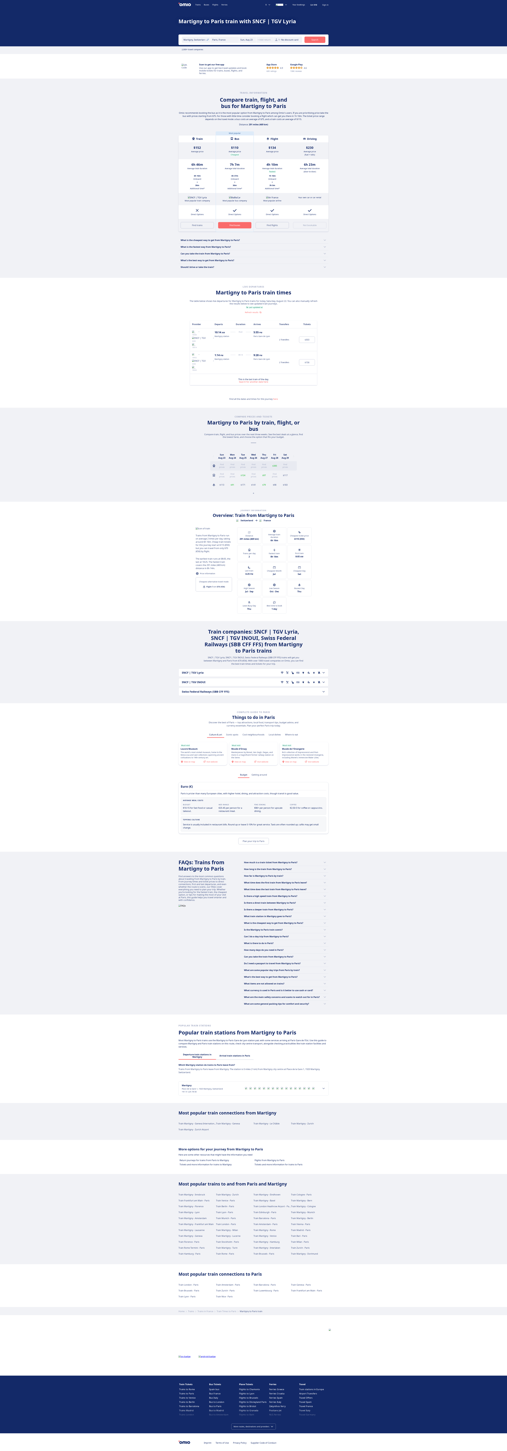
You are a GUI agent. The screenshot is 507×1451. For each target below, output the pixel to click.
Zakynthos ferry (277, 1406)
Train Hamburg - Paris (189, 1253)
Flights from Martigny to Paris (270, 1160)
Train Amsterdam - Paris (265, 1224)
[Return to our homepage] (187, 5)
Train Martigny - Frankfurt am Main (196, 1224)
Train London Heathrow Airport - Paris (272, 1206)
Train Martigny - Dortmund (304, 1253)
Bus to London (216, 1402)
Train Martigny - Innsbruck (192, 1194)
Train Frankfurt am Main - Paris (194, 1200)
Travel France (306, 1406)
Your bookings (298, 5)
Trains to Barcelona (189, 1406)
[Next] (294, 456)
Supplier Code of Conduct (263, 1442)
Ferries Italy (275, 1402)
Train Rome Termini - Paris (192, 1247)
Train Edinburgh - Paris (264, 1212)
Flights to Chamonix (249, 1389)
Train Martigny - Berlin (302, 1218)
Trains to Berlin (187, 1402)
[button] (247, 40)
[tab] (215, 734)
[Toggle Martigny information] (323, 1088)
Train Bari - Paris (299, 1235)
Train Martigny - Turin (227, 1247)
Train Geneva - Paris (301, 1284)
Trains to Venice (187, 1397)
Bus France (214, 1393)
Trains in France (205, 1311)
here (275, 399)
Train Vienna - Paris (300, 1224)
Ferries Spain (276, 1397)
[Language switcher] (281, 4)
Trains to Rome (187, 1389)
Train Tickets (186, 1384)
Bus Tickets (215, 1384)
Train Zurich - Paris (300, 1247)
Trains (198, 4)
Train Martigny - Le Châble (266, 1123)
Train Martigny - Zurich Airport (194, 1129)
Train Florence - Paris (189, 1241)
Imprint (207, 1442)
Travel (302, 1384)
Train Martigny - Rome (264, 1230)
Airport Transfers (308, 1393)
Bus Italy (213, 1397)
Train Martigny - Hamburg (266, 1241)
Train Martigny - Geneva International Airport (201, 1123)
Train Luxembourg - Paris (266, 1290)
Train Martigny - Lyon (189, 1212)
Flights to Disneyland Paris (253, 1402)
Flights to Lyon (246, 1393)
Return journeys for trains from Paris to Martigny (204, 1160)
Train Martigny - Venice (264, 1235)
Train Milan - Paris (300, 1241)
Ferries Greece (276, 1389)
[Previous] (213, 456)
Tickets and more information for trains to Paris (278, 1164)
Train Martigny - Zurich (302, 1123)
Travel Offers (306, 1397)
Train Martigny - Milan (227, 1230)
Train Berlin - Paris (225, 1206)
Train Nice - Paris (224, 1296)
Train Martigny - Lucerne (228, 1235)
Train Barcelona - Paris (264, 1218)
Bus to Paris (215, 1406)
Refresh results (251, 312)
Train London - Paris (226, 1224)
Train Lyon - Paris (224, 1212)
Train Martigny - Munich (303, 1212)
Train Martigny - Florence (191, 1206)
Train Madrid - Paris (301, 1230)
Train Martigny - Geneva (228, 1123)
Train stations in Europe (311, 1389)
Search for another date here (253, 382)
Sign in (325, 5)
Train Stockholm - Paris (227, 1241)
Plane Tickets (246, 1384)
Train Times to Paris (226, 1311)
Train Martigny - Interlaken (266, 1247)
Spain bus (214, 1389)
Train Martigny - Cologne (303, 1206)
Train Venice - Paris (225, 1200)
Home (182, 1311)
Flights (215, 4)
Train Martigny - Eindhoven (266, 1194)
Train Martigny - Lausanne (192, 1230)
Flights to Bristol (247, 1406)
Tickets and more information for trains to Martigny (206, 1164)
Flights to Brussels (248, 1397)
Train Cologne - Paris (301, 1194)
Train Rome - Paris (225, 1253)
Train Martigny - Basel (264, 1200)
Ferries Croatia (277, 1393)
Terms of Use (222, 1442)
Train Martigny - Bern (301, 1200)
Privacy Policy (240, 1442)
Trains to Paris (186, 1393)
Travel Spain (305, 1402)
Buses (206, 4)
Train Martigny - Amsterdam (193, 1218)
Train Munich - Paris (226, 1218)
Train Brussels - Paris (263, 1253)
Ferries (224, 4)
